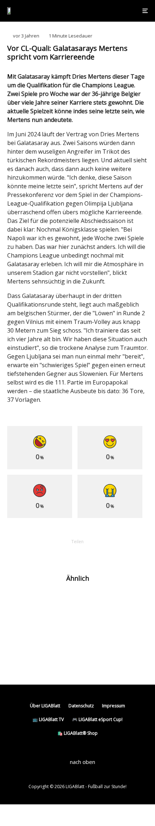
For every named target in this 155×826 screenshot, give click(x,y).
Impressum (113, 706)
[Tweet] (59, 554)
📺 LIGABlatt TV (48, 719)
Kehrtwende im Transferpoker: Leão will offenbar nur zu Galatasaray (87, 600)
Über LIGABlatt (45, 706)
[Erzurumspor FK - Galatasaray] (19, 655)
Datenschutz (81, 706)
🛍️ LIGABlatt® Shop (77, 733)
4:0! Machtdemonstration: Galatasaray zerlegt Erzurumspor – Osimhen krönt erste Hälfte (92, 658)
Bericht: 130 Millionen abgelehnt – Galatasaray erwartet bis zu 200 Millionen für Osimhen (89, 628)
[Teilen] (40, 554)
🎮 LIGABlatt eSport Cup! (97, 719)
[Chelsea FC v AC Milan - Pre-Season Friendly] (19, 601)
